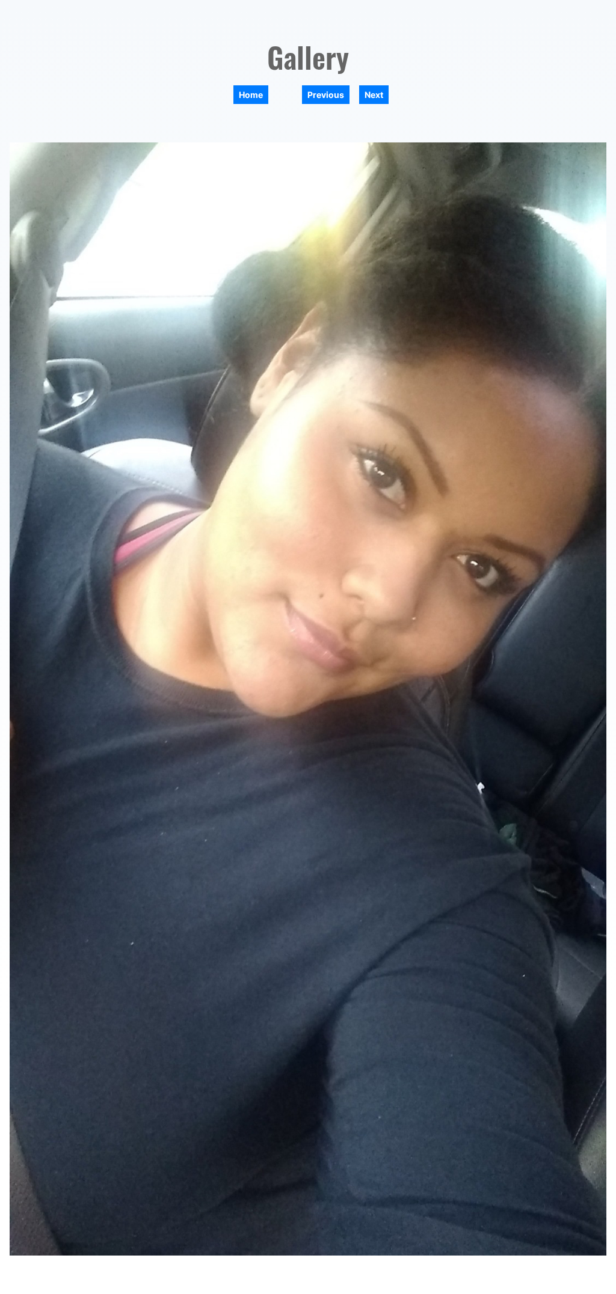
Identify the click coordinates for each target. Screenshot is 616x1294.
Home (251, 95)
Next (374, 95)
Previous (325, 95)
